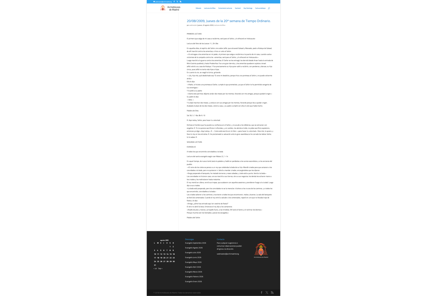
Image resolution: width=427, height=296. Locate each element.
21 (167, 257)
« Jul (155, 268)
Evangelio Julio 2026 (193, 252)
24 (155, 261)
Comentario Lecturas (225, 8)
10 (155, 254)
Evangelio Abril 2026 (193, 267)
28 (167, 261)
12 (161, 254)
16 (174, 254)
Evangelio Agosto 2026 (194, 247)
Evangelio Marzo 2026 (193, 271)
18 (158, 257)
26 (161, 261)
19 (161, 257)
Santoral (238, 8)
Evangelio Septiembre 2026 (195, 243)
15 (171, 254)
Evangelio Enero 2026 (193, 281)
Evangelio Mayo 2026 (193, 262)
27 (164, 261)
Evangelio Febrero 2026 (194, 276)
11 (158, 254)
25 (158, 261)
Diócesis (198, 8)
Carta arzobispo (260, 8)
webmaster (193, 25)
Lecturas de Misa (209, 8)
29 (171, 261)
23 (174, 257)
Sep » (160, 268)
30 (174, 261)
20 (164, 257)
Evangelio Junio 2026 (193, 257)
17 (155, 257)
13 (164, 254)
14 (167, 254)
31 (155, 265)
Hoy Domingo (248, 8)
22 (171, 257)
